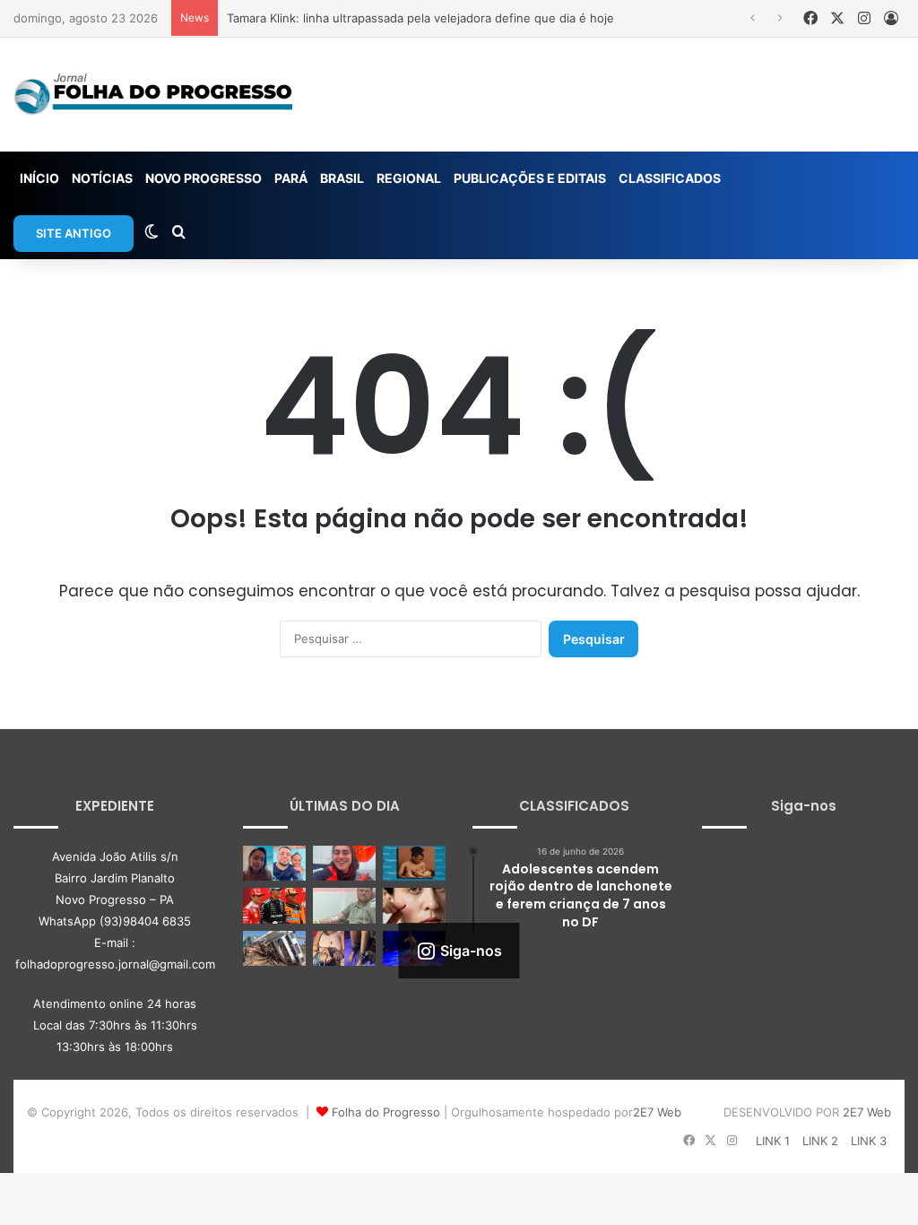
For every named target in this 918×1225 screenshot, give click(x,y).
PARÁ (290, 178)
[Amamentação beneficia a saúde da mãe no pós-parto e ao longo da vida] (414, 863)
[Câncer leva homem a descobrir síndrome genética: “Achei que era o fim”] (344, 905)
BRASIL (342, 178)
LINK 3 (869, 1141)
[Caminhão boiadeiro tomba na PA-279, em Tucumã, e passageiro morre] (274, 948)
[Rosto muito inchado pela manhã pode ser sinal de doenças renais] (414, 905)
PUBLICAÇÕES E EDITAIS (530, 178)
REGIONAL (409, 178)
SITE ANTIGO (73, 233)
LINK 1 (773, 1141)
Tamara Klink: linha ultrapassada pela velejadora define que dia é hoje (420, 18)
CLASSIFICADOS (670, 178)
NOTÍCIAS (102, 178)
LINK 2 (820, 1141)
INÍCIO (39, 178)
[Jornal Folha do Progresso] (152, 95)
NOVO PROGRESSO (203, 178)
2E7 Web (657, 1112)
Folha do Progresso (386, 1112)
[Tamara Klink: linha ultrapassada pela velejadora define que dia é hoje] (344, 863)
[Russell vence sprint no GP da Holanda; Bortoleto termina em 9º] (274, 905)
